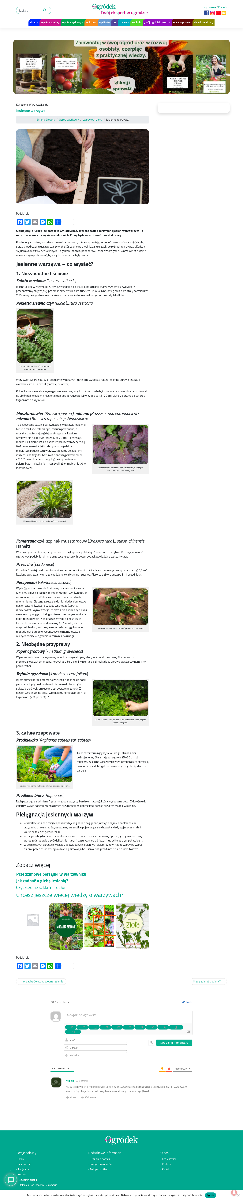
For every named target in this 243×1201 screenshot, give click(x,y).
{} (176, 1027)
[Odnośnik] (163, 1027)
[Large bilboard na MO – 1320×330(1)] (121, 68)
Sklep (33, 22)
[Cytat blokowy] (140, 1027)
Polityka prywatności (101, 1164)
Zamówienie (24, 1164)
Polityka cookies (98, 1169)
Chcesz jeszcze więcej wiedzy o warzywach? (70, 894)
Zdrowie (124, 22)
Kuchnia (136, 22)
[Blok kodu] (151, 1027)
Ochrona (91, 22)
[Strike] (105, 1027)
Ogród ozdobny (50, 22)
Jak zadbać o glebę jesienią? (42, 880)
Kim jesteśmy (169, 1159)
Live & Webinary (203, 22)
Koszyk (222, 7)
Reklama (166, 1164)
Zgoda (210, 1195)
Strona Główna (45, 119)
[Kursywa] (82, 1027)
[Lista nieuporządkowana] (128, 1027)
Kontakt (166, 1169)
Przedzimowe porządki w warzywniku (51, 874)
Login (188, 1002)
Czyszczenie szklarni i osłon (41, 887)
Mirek (70, 1081)
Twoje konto (24, 1169)
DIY (114, 22)
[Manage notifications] (234, 1193)
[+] (73, 1031)
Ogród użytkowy (71, 22)
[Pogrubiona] (71, 1027)
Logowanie (209, 7)
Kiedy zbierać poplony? (207, 981)
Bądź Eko (104, 22)
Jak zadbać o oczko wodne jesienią (42, 981)
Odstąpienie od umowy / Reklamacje (37, 1185)
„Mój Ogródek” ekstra (157, 22)
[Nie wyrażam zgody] (238, 1195)
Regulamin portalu (100, 1159)
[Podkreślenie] (94, 1027)
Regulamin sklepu (27, 1180)
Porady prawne (182, 22)
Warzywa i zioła (38, 104)
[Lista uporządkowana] (117, 1027)
